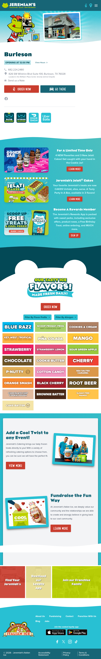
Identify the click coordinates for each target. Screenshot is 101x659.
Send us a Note (16, 80)
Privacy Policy (66, 654)
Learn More (74, 199)
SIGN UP (74, 235)
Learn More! (75, 169)
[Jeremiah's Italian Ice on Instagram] (70, 642)
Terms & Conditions (84, 654)
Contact (69, 616)
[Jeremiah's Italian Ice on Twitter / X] (63, 641)
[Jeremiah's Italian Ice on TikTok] (76, 641)
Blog (37, 621)
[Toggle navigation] (96, 5)
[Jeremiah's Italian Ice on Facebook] (57, 642)
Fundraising (55, 616)
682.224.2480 (16, 69)
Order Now (50, 306)
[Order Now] (85, 5)
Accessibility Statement (44, 654)
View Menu (15, 465)
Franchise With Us (87, 616)
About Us (40, 616)
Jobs (47, 621)
